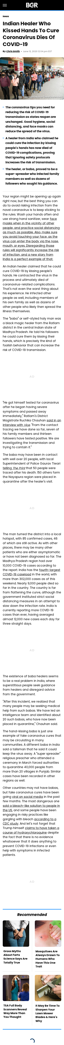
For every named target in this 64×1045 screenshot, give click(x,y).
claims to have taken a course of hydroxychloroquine (31, 830)
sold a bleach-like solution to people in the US (31, 808)
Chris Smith (13, 51)
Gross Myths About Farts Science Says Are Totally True (15, 956)
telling (14, 468)
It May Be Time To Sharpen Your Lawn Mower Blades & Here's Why (47, 1013)
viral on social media (27, 797)
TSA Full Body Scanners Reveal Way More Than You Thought (15, 1011)
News (6, 16)
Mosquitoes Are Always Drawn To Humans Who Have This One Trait (47, 959)
